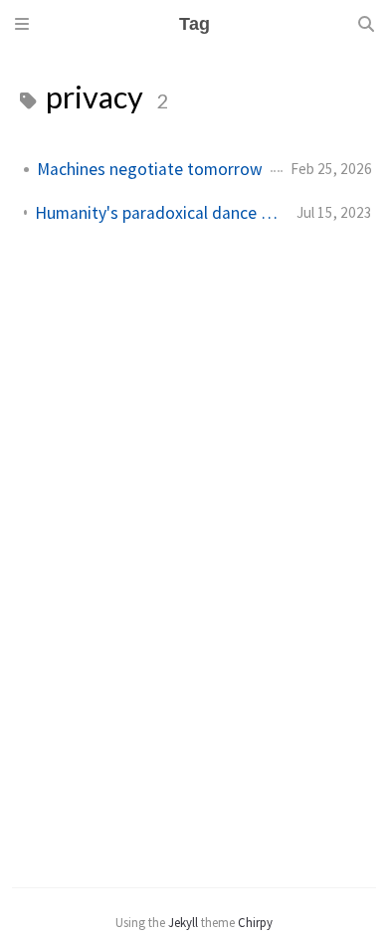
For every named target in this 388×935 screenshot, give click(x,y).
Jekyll (183, 922)
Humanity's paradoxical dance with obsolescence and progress (158, 213)
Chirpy (255, 922)
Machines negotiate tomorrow (150, 169)
